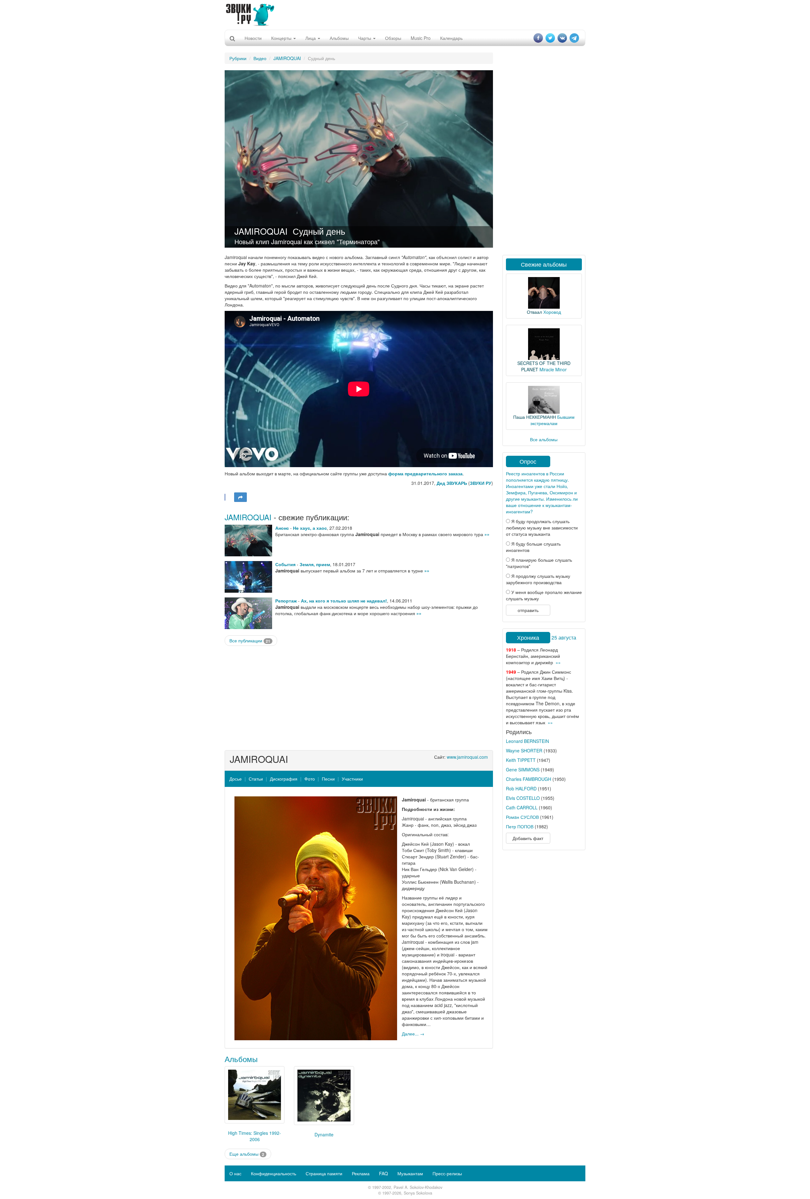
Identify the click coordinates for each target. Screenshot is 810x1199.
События (285, 564)
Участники (352, 779)
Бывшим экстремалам (552, 420)
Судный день (319, 231)
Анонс (282, 528)
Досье (235, 779)
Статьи (256, 779)
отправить (528, 610)
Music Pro (421, 38)
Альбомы (339, 38)
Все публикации (249, 640)
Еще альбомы (246, 1154)
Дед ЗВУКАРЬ (452, 483)
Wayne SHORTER (524, 750)
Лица (311, 38)
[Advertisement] (405, 14)
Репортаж (286, 600)
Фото (309, 779)
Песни (328, 779)
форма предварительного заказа (425, 473)
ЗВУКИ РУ (480, 483)
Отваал (534, 312)
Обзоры (393, 38)
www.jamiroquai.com (467, 757)
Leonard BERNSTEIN (527, 741)
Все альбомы (544, 439)
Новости (253, 38)
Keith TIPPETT (521, 760)
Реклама (361, 1173)
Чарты (365, 38)
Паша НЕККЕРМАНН (534, 417)
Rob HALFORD (521, 788)
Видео (259, 58)
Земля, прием (315, 564)
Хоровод (552, 312)
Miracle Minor (553, 369)
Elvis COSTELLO (523, 798)
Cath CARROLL (522, 807)
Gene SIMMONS (522, 769)
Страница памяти (324, 1173)
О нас (235, 1173)
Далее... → (413, 1033)
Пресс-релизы (447, 1173)
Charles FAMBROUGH (528, 779)
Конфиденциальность (273, 1173)
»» (486, 534)
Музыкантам (410, 1173)
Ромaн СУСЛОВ (522, 817)
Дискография (283, 779)
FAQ (383, 1173)
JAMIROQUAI (287, 58)
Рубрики (237, 58)
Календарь (451, 38)
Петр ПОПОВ (519, 826)
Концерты (282, 38)
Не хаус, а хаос (310, 528)
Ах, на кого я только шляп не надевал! (344, 600)
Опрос (528, 461)
